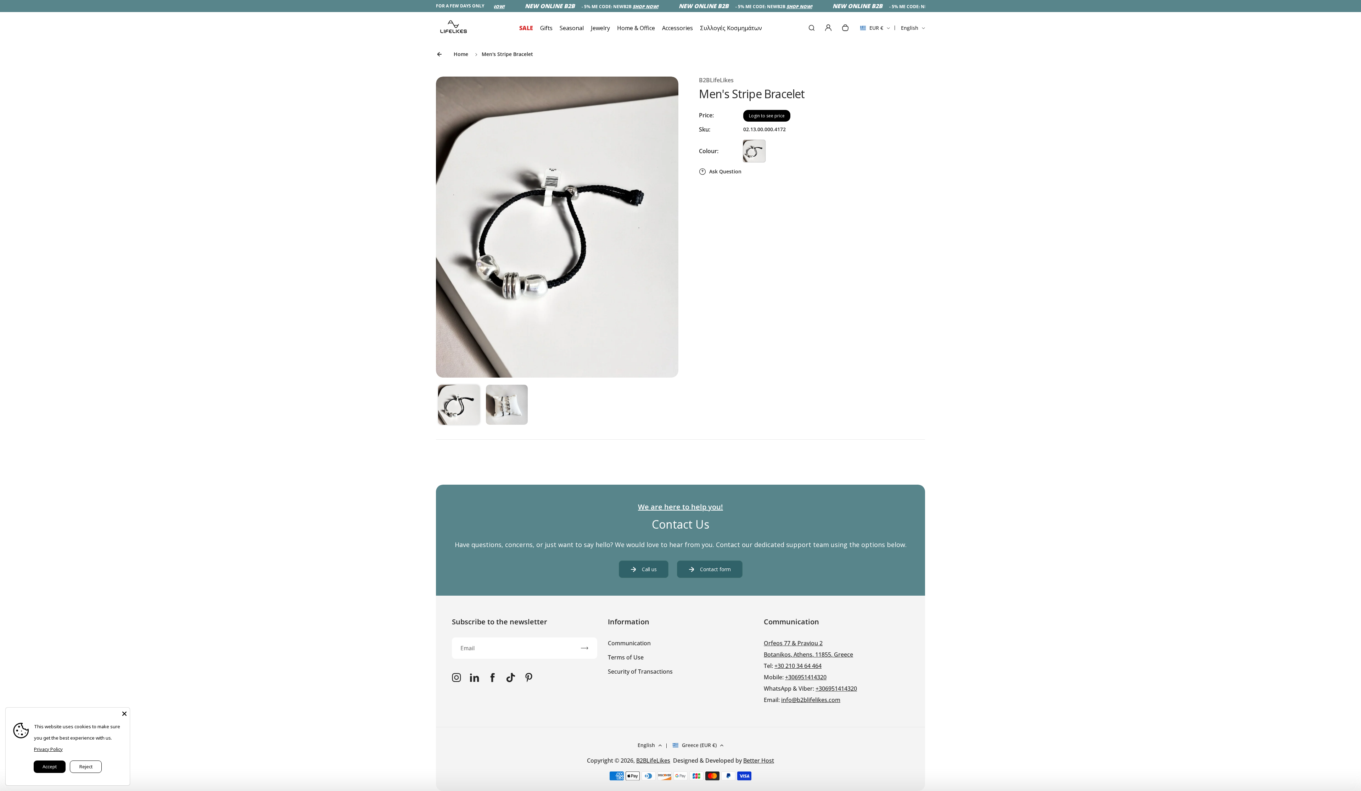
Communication (629, 643)
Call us (649, 569)
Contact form (715, 569)
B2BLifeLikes (653, 760)
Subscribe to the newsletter (499, 621)
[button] (459, 406)
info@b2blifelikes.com (810, 700)
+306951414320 (806, 677)
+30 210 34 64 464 (798, 666)
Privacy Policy (48, 749)
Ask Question (725, 171)
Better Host (758, 760)
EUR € (871, 30)
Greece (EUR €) (699, 745)
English (909, 27)
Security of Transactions (640, 671)
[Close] (124, 713)
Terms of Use (626, 657)
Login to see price (767, 116)
